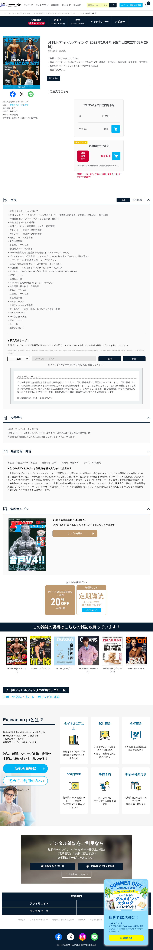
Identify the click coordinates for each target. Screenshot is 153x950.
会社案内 (81, 920)
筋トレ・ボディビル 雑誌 (35, 13)
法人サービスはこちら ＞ (16, 789)
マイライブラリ (42, 5)
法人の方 (77, 5)
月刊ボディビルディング (57, 13)
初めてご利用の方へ (25, 781)
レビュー (120, 21)
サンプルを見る (75, 533)
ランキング (66, 5)
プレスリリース (39, 911)
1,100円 (105, 116)
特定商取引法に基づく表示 (63, 920)
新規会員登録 (25, 768)
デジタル (83, 129)
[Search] (113, 5)
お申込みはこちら (91, 610)
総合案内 (76, 896)
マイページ (28, 5)
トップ (5, 13)
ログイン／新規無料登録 (131, 5)
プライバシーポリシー (39, 920)
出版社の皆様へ (96, 920)
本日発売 (55, 5)
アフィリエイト (39, 903)
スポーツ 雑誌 (16, 13)
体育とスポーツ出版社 (19, 105)
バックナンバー (76, 13)
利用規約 (21, 920)
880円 (106, 129)
